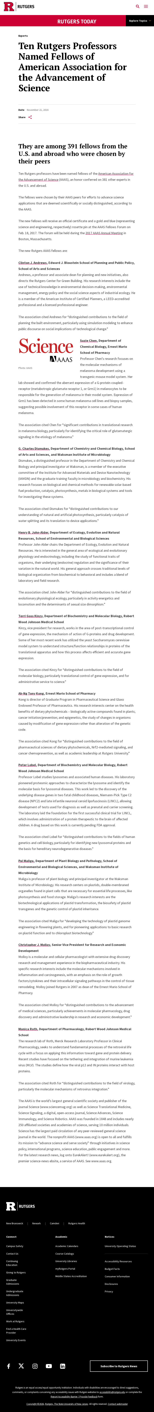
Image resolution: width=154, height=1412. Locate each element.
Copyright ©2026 (35, 1404)
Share (22, 117)
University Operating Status (120, 1246)
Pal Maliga (26, 861)
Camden (54, 1223)
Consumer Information (117, 1276)
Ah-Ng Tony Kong (31, 693)
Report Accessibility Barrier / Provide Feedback (74, 1396)
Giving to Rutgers (16, 1272)
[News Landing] (77, 26)
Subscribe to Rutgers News (118, 1366)
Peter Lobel (27, 765)
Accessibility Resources (118, 1261)
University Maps (15, 1302)
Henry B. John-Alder (33, 532)
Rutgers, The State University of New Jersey (66, 1404)
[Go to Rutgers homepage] (20, 1206)
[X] (21, 1366)
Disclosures (111, 1284)
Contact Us (12, 1253)
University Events (16, 1340)
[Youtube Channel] (49, 1366)
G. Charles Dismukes (33, 448)
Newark (36, 1223)
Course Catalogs (64, 1253)
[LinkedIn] (62, 1366)
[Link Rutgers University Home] (67, 6)
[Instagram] (35, 1366)
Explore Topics (138, 20)
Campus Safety (14, 1246)
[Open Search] (138, 6)
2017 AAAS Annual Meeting (104, 233)
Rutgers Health (76, 1223)
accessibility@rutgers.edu (112, 1392)
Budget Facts (112, 1269)
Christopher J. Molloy (34, 945)
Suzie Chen (88, 340)
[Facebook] (8, 1366)
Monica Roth (27, 1029)
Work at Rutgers (15, 1321)
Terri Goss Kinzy (30, 616)
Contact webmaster (118, 1404)
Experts (23, 35)
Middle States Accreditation (71, 1276)
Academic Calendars (66, 1246)
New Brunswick (14, 1223)
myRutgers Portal (65, 1268)
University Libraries (66, 1261)
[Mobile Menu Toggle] (146, 6)
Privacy (109, 1291)
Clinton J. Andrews (32, 263)
